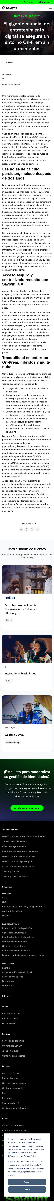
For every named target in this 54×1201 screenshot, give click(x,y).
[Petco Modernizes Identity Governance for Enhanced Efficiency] (27, 597)
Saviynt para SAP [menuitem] (10, 871)
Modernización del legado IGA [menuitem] (17, 928)
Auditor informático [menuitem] (12, 911)
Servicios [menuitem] (6, 1034)
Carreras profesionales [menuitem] (14, 1083)
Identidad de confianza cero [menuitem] (16, 950)
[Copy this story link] (37, 529)
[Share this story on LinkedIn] (21, 529)
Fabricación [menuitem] (8, 981)
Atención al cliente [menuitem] (11, 1050)
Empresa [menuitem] (6, 1066)
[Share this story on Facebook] (26, 529)
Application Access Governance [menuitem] (18, 866)
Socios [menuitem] (5, 1006)
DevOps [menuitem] (6, 915)
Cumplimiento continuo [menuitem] (13, 946)
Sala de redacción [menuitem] (11, 1103)
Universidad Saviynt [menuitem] (12, 1045)
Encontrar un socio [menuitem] (11, 1013)
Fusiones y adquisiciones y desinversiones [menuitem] (23, 955)
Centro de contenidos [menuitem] (13, 1125)
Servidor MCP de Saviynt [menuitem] (14, 841)
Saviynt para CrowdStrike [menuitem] (15, 876)
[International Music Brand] (27, 663)
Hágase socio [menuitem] (9, 1023)
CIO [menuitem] (4, 902)
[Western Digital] (27, 723)
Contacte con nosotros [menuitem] (13, 1055)
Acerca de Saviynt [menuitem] (11, 1073)
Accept (27, 1182)
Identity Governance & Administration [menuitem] (21, 851)
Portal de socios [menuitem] (10, 1018)
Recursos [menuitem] (7, 1098)
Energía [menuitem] (6, 967)
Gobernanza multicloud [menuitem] (14, 932)
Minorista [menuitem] (7, 985)
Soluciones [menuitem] (7, 887)
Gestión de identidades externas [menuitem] (18, 856)
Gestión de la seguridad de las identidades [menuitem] (23, 836)
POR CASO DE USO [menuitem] (10, 924)
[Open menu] (50, 8)
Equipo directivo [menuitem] (10, 1078)
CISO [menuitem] (4, 897)
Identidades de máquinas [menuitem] (14, 941)
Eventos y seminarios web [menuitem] (15, 1130)
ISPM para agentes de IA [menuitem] (14, 846)
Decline (27, 1189)
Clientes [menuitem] (7, 996)
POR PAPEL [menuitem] (7, 893)
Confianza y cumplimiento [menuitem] (15, 1108)
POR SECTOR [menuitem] (8, 963)
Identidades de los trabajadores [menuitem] (18, 937)
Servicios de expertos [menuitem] (13, 1040)
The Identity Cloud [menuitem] (10, 829)
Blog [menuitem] (4, 1093)
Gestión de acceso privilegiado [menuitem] (17, 861)
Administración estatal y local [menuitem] (17, 972)
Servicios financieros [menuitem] (12, 976)
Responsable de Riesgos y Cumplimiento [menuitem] (22, 906)
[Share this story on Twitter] (32, 529)
